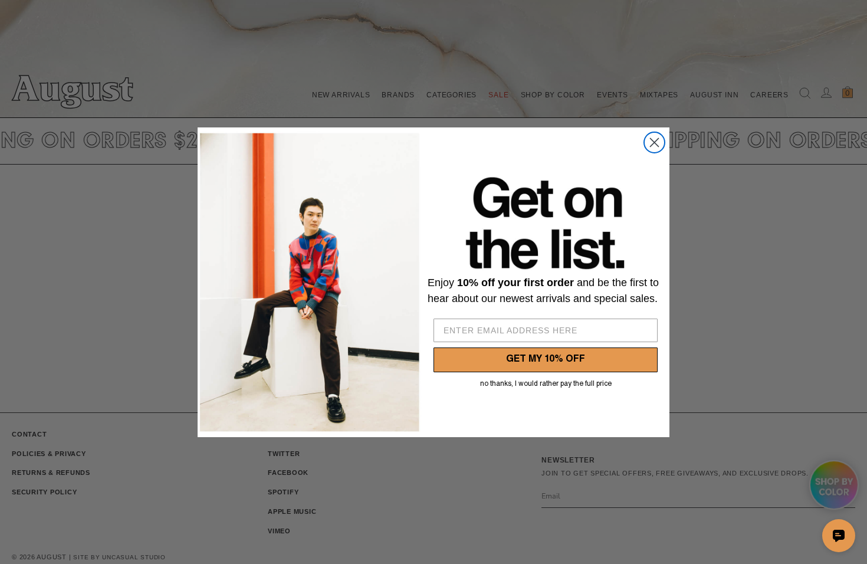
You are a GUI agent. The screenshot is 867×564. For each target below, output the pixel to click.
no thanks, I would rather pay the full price (546, 384)
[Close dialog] (654, 142)
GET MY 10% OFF (545, 360)
